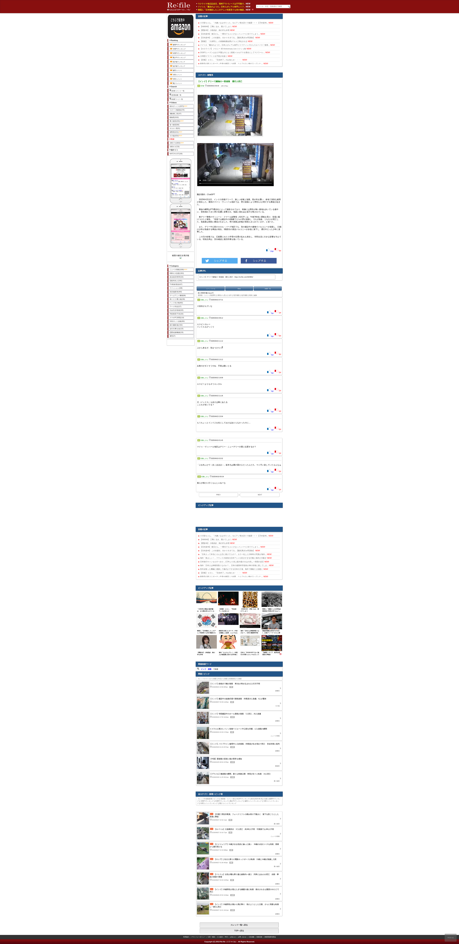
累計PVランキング (179, 57)
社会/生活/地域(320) (176, 310)
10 (199, 476)
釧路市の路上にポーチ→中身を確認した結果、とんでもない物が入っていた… (231, 63)
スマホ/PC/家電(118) (177, 317)
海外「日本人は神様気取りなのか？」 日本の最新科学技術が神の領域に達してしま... (234, 565)
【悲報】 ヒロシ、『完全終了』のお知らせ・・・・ (221, 60)
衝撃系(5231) (174, 132)
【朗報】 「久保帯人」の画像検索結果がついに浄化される (223, 41)
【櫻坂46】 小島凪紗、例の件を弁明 (214, 30)
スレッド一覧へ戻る (239, 925)
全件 (230, 295)
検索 (239, 288)
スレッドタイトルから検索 (207, 679)
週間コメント (177, 70)
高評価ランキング (179, 62)
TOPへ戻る (239, 931)
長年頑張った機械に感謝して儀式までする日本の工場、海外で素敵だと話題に (231, 569)
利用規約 (186, 937)
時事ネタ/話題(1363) (177, 273)
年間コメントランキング (209, 803)
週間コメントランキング (253, 801)
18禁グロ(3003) (175, 143)
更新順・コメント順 (228, 799)
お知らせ (233, 937)
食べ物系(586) (174, 125)
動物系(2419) (174, 117)
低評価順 (244, 295)
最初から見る (222, 295)
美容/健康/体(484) (176, 292)
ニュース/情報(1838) (177, 269)
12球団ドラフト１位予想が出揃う (213, 56)
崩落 (209, 669)
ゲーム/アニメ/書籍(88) (178, 295)
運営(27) (172, 336)
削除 (250, 295)
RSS (226, 937)
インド (203, 669)
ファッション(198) (176, 288)
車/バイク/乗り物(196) (177, 299)
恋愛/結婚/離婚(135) (176, 332)
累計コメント (177, 83)
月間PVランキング (179, 49)
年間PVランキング (179, 53)
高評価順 (236, 295)
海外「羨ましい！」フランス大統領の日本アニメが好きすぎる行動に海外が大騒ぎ (233, 558)
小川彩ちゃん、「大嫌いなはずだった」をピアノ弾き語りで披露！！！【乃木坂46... (234, 23)
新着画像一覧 (176, 95)
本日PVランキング (242, 799)
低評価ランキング (179, 66)
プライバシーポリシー (198, 937)
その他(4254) (174, 136)
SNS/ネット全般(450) (177, 321)
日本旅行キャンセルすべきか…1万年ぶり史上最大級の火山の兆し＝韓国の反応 (232, 562)
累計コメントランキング (227, 803)
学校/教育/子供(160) (176, 314)
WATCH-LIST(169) (176, 154)
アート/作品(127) (175, 306)
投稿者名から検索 (235, 679)
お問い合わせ (242, 937)
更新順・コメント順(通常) (207, 295)
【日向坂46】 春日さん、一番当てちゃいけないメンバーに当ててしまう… (230, 34)
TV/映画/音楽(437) (176, 284)
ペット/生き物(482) (176, 303)
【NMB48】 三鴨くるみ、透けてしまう (216, 26)
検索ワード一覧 (177, 99)
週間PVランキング (179, 45)
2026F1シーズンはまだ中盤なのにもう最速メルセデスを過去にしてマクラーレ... (232, 52)
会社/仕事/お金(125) (176, 329)
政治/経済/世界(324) (176, 277)
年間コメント (177, 79)
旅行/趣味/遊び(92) (176, 325)
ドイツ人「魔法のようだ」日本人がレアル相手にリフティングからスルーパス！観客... (235, 45)
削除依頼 (259, 937)
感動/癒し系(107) (175, 114)
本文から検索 (222, 679)
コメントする (210, 288)
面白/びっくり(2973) (177, 106)
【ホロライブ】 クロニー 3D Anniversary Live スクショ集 (223, 49)
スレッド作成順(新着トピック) (208, 799)
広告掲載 (251, 937)
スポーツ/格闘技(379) (177, 110)
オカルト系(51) (175, 128)
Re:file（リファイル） (228, 942)
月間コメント (177, 75)
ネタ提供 (220, 937)
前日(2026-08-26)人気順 (259, 799)
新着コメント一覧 (178, 91)
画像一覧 (268, 288)
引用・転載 (211, 937)
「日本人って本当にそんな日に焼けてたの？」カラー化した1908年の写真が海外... (233, 554)
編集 (255, 295)
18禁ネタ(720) (174, 147)
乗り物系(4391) (175, 121)
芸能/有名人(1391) (176, 281)
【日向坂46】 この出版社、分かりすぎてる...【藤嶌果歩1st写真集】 (227, 38)
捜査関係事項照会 (270, 937)
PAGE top (451, 938)
